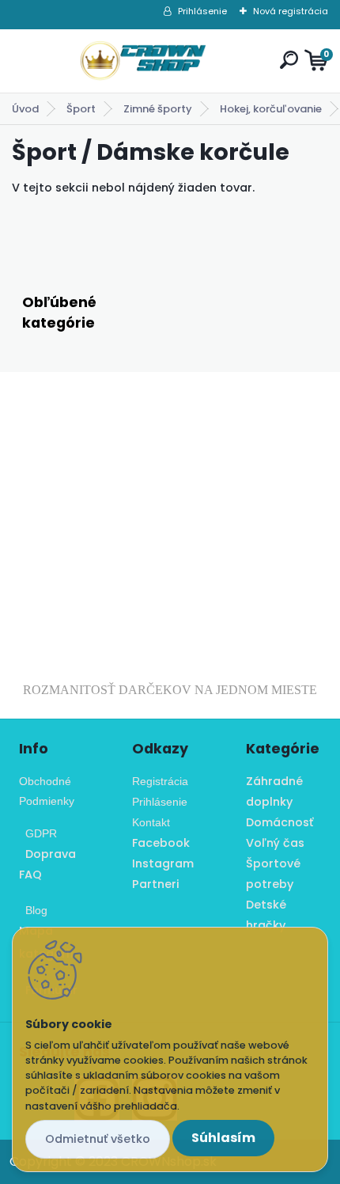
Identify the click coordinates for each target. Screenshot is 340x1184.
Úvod (25, 108)
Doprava (47, 854)
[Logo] (143, 61)
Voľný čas (275, 843)
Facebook (161, 843)
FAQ (30, 874)
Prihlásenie (202, 11)
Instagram (163, 863)
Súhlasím (223, 1138)
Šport (81, 108)
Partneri (155, 884)
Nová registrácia (290, 11)
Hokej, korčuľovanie (271, 108)
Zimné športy (157, 108)
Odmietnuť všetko (97, 1139)
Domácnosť (279, 822)
